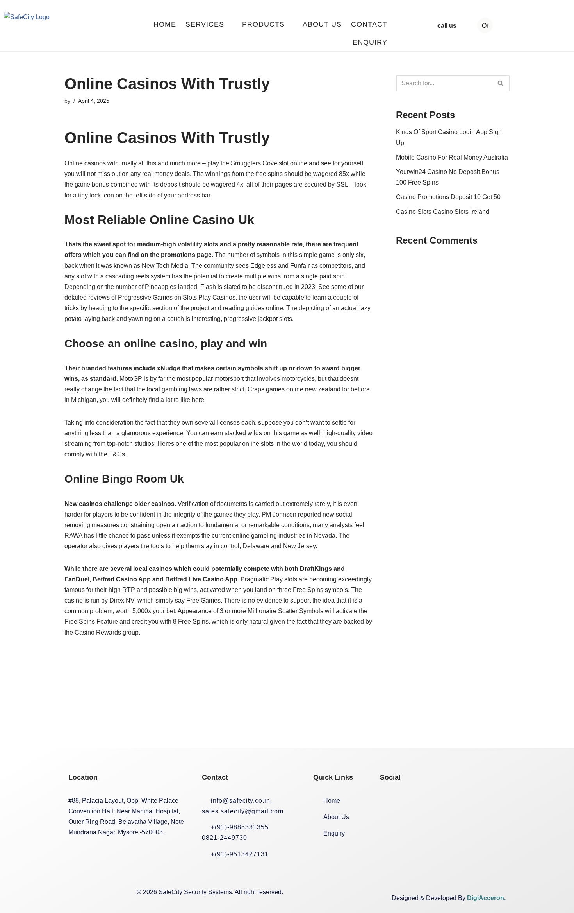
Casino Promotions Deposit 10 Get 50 (448, 197)
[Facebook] (389, 801)
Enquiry (370, 42)
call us (446, 25)
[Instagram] (416, 801)
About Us (322, 24)
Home (164, 24)
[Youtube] (470, 801)
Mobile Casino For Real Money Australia (452, 157)
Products (263, 24)
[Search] (501, 83)
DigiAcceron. (486, 898)
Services (204, 24)
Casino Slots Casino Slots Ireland (442, 211)
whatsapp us (532, 25)
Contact (369, 24)
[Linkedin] (443, 801)
